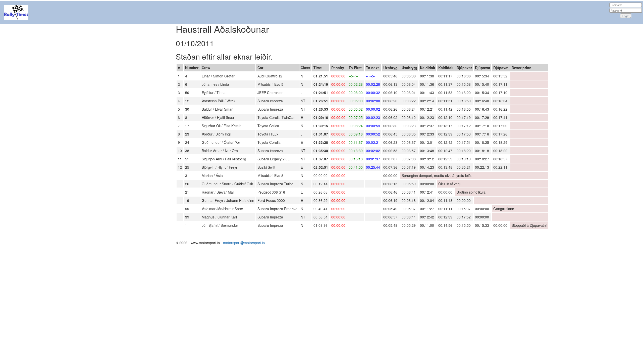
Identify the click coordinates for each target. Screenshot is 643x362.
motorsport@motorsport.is (244, 242)
